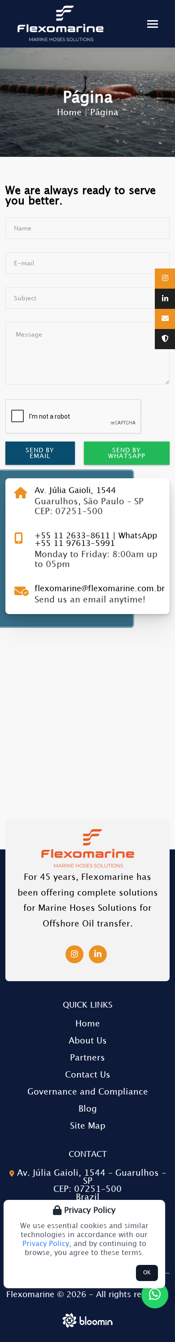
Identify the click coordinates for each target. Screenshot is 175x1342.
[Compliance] (165, 339)
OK (147, 1272)
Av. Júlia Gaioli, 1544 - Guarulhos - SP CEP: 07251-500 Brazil (90, 1185)
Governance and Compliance (87, 1092)
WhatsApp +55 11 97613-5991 (96, 539)
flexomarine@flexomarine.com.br (100, 589)
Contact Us (87, 1075)
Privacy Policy (45, 1244)
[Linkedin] (165, 299)
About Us (88, 1041)
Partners (87, 1058)
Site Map (87, 1126)
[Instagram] (165, 278)
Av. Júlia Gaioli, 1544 (75, 490)
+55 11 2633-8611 (74, 536)
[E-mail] (165, 319)
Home (69, 113)
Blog (88, 1109)
